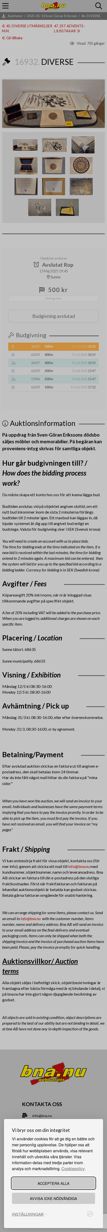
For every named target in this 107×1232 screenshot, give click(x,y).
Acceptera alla (53, 1183)
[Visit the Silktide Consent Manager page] (90, 1214)
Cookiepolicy (73, 1168)
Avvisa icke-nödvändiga (53, 1198)
